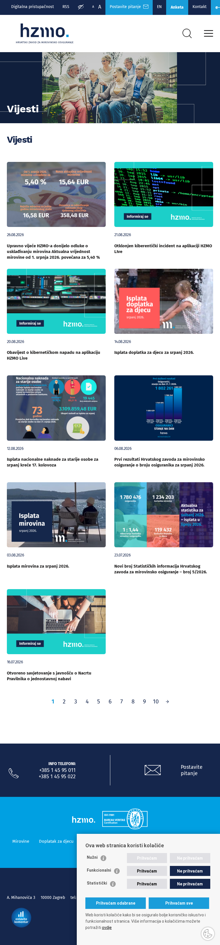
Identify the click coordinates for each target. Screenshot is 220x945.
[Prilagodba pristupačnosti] (81, 7)
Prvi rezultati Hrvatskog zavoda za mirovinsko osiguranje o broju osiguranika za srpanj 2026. (159, 462)
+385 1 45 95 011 (57, 770)
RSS (65, 6)
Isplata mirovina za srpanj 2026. (38, 566)
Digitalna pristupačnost (32, 6)
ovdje (107, 927)
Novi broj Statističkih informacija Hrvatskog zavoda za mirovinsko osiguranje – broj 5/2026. (160, 569)
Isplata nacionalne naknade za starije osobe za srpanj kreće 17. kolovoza (52, 462)
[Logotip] (44, 33)
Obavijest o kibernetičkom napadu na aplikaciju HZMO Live (53, 355)
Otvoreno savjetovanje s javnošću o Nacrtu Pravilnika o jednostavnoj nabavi (49, 675)
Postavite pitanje (126, 6)
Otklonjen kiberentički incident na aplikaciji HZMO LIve (163, 248)
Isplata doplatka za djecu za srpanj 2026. (154, 352)
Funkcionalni (99, 870)
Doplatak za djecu (56, 841)
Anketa (177, 7)
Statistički (97, 883)
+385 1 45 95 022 (57, 776)
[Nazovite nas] (14, 773)
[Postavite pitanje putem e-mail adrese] (153, 770)
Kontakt (199, 6)
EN (159, 6)
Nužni (92, 857)
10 (156, 701)
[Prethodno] (167, 701)
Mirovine (20, 841)
